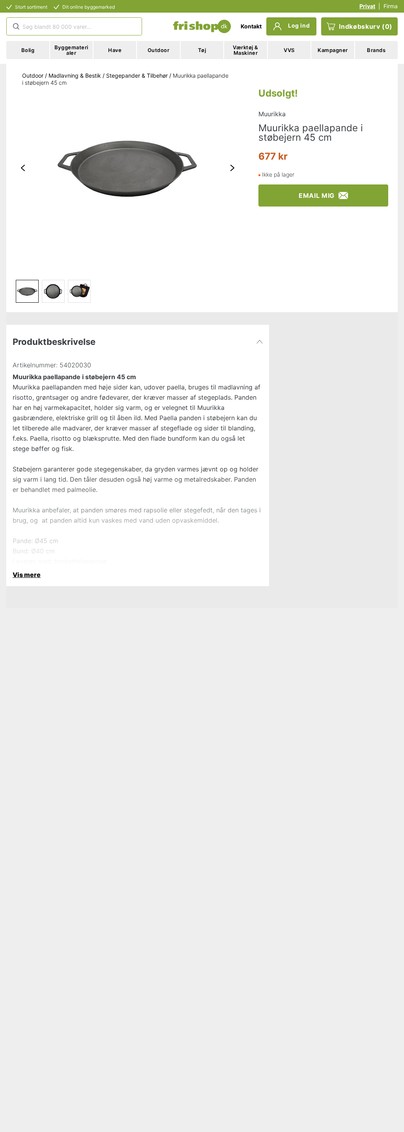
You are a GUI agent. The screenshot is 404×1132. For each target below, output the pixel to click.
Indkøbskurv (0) (366, 26)
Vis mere (27, 575)
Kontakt (251, 26)
